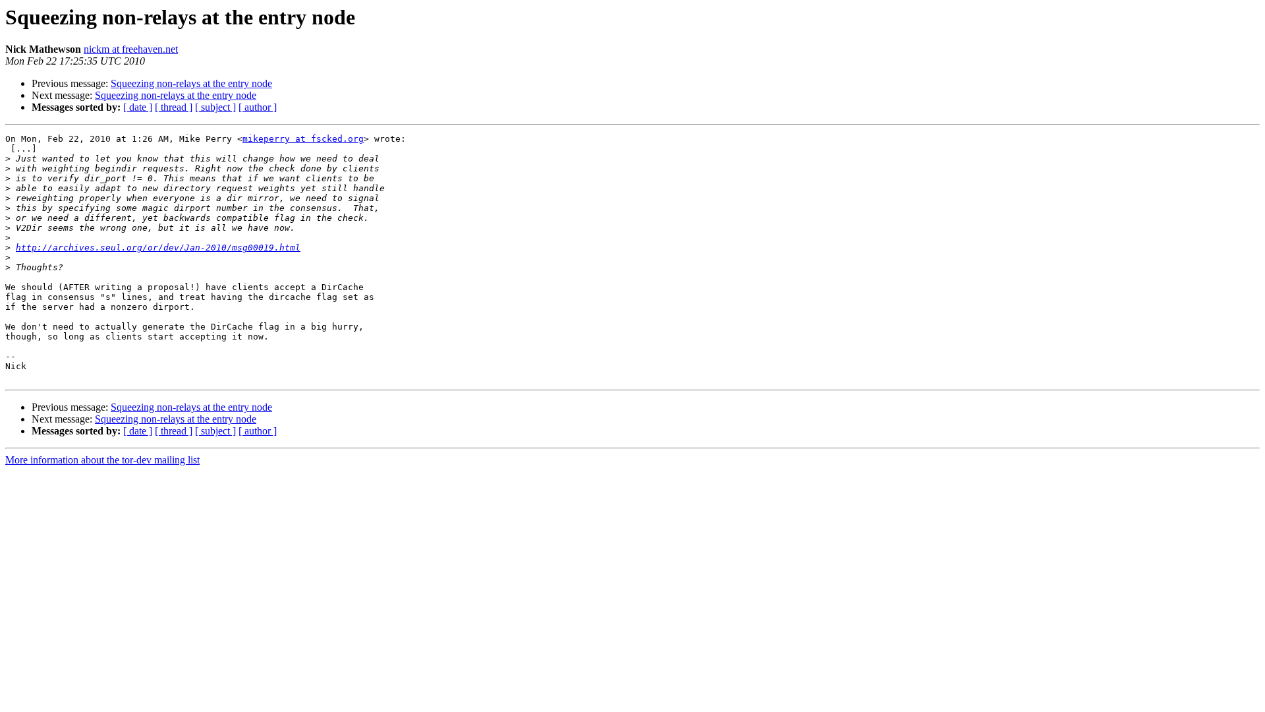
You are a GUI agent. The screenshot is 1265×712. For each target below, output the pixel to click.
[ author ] (258, 107)
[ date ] (137, 107)
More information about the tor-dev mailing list (102, 459)
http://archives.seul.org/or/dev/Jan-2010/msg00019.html (158, 247)
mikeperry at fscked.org (303, 139)
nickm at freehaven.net (131, 49)
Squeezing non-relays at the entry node (191, 83)
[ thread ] (173, 107)
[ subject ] (215, 107)
